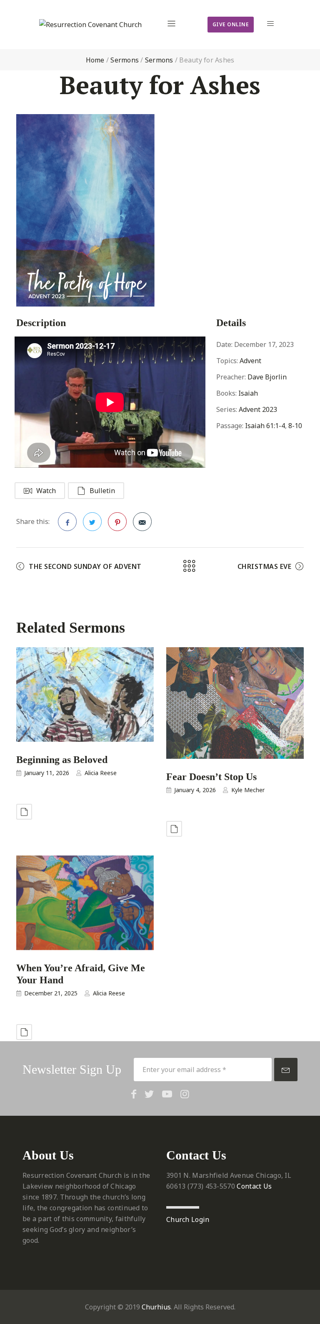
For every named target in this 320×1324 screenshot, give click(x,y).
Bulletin (102, 490)
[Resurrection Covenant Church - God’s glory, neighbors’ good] (90, 24)
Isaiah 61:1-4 (265, 425)
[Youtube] (167, 1093)
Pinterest (117, 521)
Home (95, 60)
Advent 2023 (258, 409)
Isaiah (248, 393)
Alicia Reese (101, 773)
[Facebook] (133, 1093)
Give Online (230, 24)
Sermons (124, 60)
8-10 (295, 425)
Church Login (188, 1219)
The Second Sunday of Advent (85, 566)
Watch (46, 490)
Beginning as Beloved (62, 759)
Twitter (92, 521)
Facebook (67, 521)
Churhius (156, 1307)
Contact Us (254, 1186)
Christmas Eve (265, 566)
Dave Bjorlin (267, 376)
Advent (250, 360)
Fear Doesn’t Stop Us (211, 776)
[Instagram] (184, 1093)
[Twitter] (149, 1093)
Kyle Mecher (248, 790)
